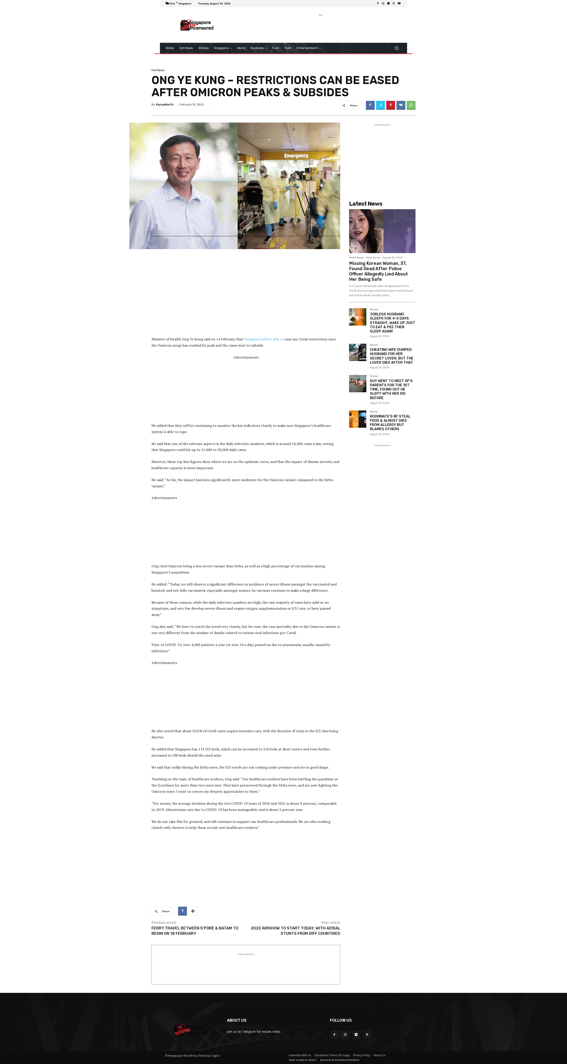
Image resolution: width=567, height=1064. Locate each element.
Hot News (158, 70)
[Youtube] (399, 3)
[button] (396, 48)
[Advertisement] (320, 27)
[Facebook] (378, 3)
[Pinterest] (390, 105)
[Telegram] (388, 3)
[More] (193, 911)
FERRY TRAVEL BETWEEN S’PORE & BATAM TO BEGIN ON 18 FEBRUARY (194, 931)
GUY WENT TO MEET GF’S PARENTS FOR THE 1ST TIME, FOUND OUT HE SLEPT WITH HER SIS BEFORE (391, 389)
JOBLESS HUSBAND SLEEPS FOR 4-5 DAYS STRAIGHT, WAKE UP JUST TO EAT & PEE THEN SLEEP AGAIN (392, 322)
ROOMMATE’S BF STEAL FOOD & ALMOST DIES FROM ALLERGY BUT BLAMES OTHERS (390, 422)
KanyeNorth (165, 104)
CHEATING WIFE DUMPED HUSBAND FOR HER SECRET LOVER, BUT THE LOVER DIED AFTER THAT (392, 356)
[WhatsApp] (411, 105)
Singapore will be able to (264, 339)
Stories (374, 309)
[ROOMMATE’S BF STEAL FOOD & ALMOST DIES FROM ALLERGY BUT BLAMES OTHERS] (357, 419)
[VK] (400, 105)
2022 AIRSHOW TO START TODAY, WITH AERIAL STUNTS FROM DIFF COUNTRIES (295, 931)
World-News (356, 257)
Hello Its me (373, 257)
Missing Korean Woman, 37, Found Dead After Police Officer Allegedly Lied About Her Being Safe (378, 271)
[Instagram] (383, 3)
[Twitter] (393, 3)
